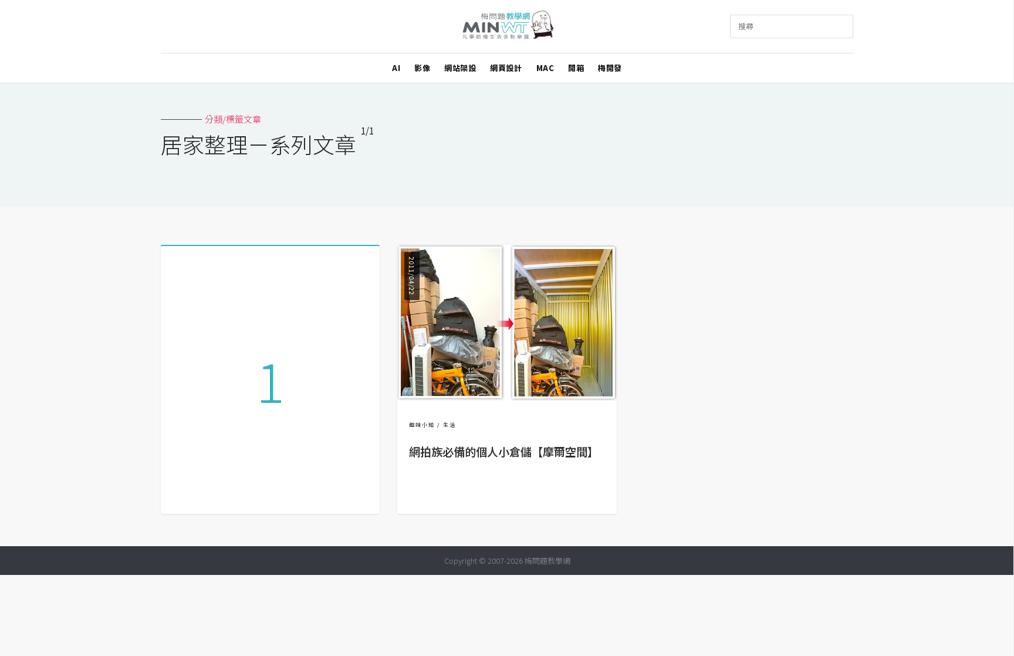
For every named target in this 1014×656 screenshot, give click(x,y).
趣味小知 (422, 425)
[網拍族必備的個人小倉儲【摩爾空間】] (506, 397)
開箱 (576, 67)
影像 (422, 67)
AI (396, 67)
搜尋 (745, 26)
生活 (449, 425)
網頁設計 (506, 67)
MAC (545, 67)
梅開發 (610, 67)
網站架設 (460, 67)
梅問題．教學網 (507, 27)
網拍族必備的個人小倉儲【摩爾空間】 (504, 451)
